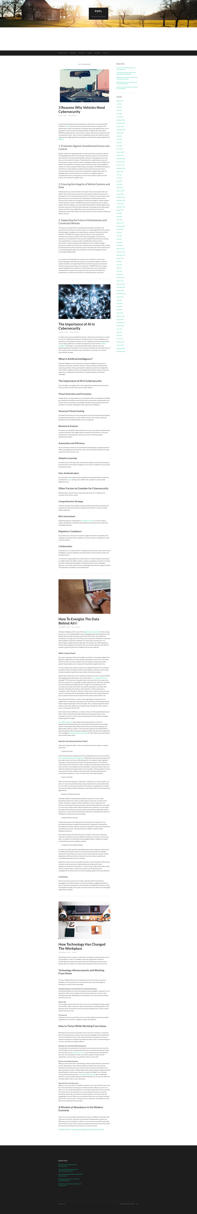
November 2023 (121, 200)
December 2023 (121, 197)
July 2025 (119, 136)
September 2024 (121, 168)
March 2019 (120, 338)
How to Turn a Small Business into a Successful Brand (126, 68)
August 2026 (120, 100)
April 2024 (119, 184)
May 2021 (119, 268)
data (69, 480)
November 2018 (121, 351)
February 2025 (120, 152)
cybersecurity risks (87, 521)
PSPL (98, 11)
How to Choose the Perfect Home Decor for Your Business (127, 87)
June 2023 (119, 213)
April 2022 (119, 242)
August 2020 (120, 297)
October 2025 (120, 126)
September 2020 (121, 293)
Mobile (90, 53)
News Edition (72, 115)
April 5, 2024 (62, 115)
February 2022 (120, 248)
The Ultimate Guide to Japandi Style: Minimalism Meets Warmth (126, 73)
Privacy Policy (62, 53)
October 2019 (120, 326)
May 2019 (119, 332)
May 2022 (119, 239)
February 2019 (120, 342)
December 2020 (121, 284)
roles (67, 126)
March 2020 (120, 313)
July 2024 (119, 174)
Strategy (81, 53)
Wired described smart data (78, 733)
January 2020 (120, 319)
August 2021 (120, 258)
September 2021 (121, 255)
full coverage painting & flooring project (71, 758)
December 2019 (121, 322)
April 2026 (119, 113)
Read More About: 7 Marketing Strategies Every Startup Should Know (81, 1129)
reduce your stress (79, 1052)
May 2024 (119, 181)
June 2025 (119, 139)
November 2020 (121, 287)
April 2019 (119, 335)
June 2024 (119, 178)
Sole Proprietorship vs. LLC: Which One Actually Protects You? (127, 82)
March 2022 (120, 245)
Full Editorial (76, 627)
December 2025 (121, 120)
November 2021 (121, 252)
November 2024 (121, 161)
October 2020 (120, 290)
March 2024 (120, 187)
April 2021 (119, 271)
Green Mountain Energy (87, 1074)
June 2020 (119, 303)
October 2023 (120, 203)
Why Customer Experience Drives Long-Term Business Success (127, 78)
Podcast (105, 53)
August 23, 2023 (63, 332)
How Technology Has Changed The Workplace (81, 946)
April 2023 (119, 219)
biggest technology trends (91, 632)
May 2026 (119, 110)
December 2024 (121, 158)
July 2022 (119, 232)
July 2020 (119, 300)
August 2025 (120, 133)
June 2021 (119, 264)
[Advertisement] (98, 39)
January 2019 (120, 345)
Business (73, 53)
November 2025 (121, 123)
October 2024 (120, 165)
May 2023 (119, 216)
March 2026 (120, 116)
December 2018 (121, 348)
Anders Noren (130, 1203)
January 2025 (120, 155)
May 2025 (119, 142)
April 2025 (119, 145)
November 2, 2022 (64, 627)
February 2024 (120, 190)
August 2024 (120, 171)
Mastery (97, 53)
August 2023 (120, 210)
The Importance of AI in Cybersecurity (76, 326)
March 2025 (120, 149)
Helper (74, 952)
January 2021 (120, 280)
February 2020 (120, 316)
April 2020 (119, 309)
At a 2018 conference (65, 722)
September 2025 (121, 129)
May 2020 (119, 306)
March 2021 (120, 274)
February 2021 (120, 277)
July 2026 (119, 104)
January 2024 (120, 194)
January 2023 (120, 223)
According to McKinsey (99, 678)
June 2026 (119, 107)
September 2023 (121, 207)
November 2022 (121, 226)
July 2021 (119, 261)
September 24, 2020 (64, 952)
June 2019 (119, 329)
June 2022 (119, 235)
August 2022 (120, 229)
